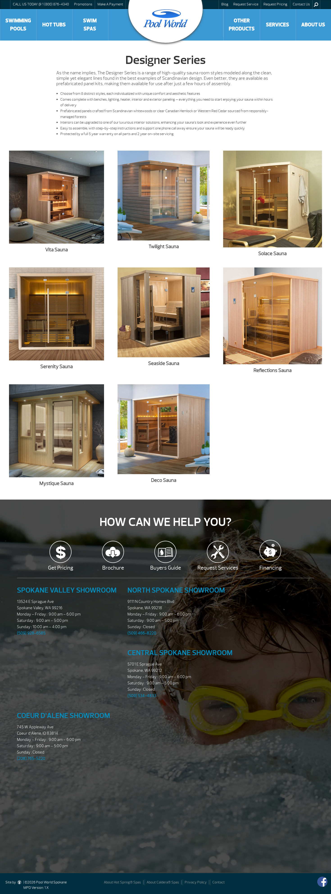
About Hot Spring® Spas (122, 882)
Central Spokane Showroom (180, 652)
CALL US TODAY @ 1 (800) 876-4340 (41, 4)
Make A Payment (110, 4)
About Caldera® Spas (163, 882)
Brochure (113, 567)
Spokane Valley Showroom (67, 590)
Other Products (242, 24)
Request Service (245, 4)
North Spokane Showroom (176, 590)
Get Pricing (60, 567)
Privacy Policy (196, 882)
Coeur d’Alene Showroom (63, 715)
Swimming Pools (18, 24)
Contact (218, 882)
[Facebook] (322, 882)
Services (277, 24)
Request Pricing (275, 4)
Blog (224, 4)
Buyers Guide (165, 567)
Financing (270, 567)
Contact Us (301, 4)
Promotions (83, 4)
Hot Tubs (54, 24)
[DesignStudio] (20, 882)
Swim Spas (90, 24)
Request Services (217, 567)
